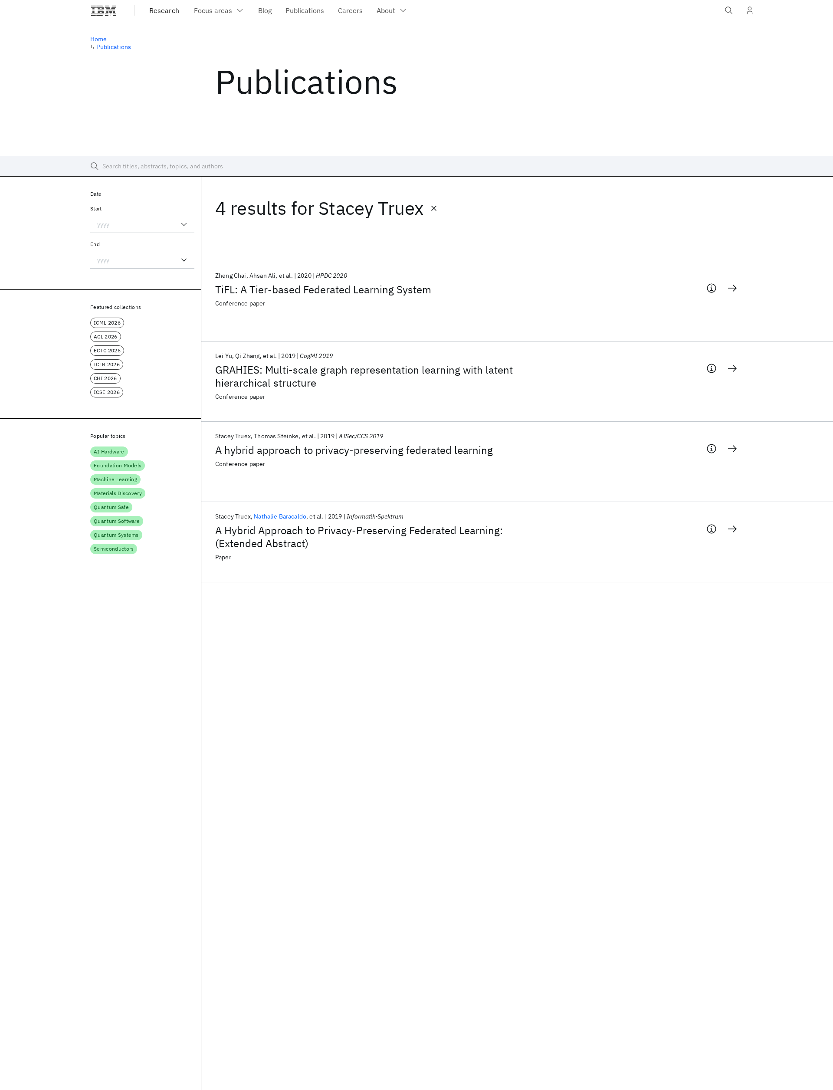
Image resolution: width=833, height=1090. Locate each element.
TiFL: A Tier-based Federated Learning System (323, 289)
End (95, 244)
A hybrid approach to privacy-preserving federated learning (354, 449)
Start (96, 208)
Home (98, 39)
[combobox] (142, 224)
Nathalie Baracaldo (280, 516)
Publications (113, 47)
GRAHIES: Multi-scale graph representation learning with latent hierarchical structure (364, 376)
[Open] (184, 224)
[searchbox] (416, 166)
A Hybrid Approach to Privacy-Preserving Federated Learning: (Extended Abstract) (359, 537)
